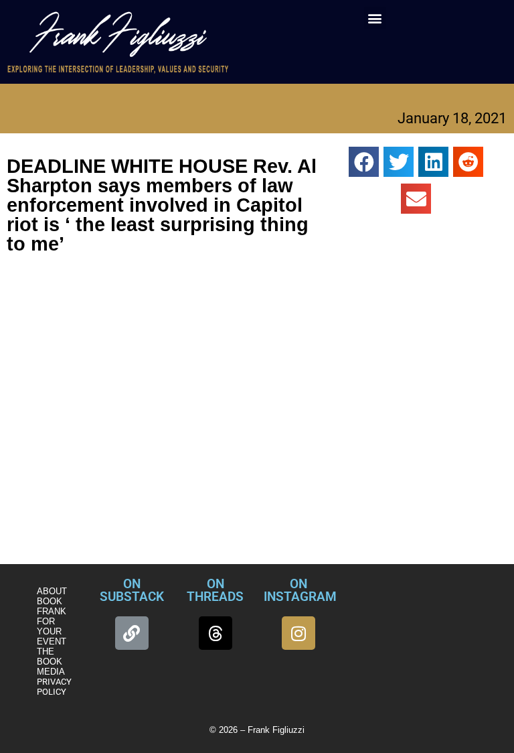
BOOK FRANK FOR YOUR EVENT (51, 621)
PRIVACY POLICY (54, 687)
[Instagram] (298, 633)
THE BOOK (49, 656)
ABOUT (52, 591)
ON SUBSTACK (132, 590)
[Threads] (215, 633)
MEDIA (51, 672)
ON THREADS (215, 590)
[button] (375, 18)
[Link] (132, 633)
